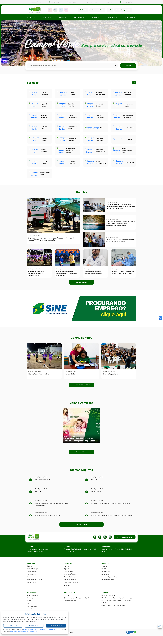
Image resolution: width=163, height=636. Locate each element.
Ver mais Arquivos (81, 524)
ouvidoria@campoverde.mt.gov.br (38, 549)
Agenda (66, 569)
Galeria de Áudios (69, 574)
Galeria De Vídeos (70, 577)
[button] (108, 2)
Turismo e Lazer (32, 574)
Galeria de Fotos (69, 571)
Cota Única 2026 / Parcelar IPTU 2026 (113, 605)
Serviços (33, 82)
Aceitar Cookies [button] (34, 626)
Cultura (29, 601)
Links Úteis (67, 585)
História (29, 566)
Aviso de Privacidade (40, 629)
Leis (28, 603)
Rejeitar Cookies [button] (13, 626)
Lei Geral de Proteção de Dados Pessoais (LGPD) (23, 631)
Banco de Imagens (70, 579)
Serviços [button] (94, 17)
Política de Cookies (28, 629)
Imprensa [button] (30, 17)
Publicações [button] (78, 17)
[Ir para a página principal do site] (35, 10)
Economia (30, 577)
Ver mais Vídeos (81, 452)
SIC (110, 10)
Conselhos (104, 566)
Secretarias (105, 574)
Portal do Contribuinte (108, 595)
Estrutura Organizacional (109, 577)
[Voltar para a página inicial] (40, 537)
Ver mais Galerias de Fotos (81, 385)
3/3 (75, 201)
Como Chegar (31, 582)
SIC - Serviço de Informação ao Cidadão (77, 598)
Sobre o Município (32, 569)
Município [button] (46, 17)
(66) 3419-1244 (38, 551)
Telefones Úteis (32, 571)
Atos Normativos (32, 595)
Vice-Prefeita (105, 571)
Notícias (66, 566)
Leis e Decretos (32, 606)
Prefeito (104, 569)
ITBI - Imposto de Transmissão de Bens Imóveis (116, 598)
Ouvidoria (83, 10)
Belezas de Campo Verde (72, 582)
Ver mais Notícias (81, 282)
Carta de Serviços (97, 10)
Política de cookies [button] (126, 537)
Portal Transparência (123, 10)
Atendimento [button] (111, 17)
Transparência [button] (129, 17)
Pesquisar (128, 66)
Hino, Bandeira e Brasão (34, 579)
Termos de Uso (52, 629)
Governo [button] (62, 17)
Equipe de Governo (107, 579)
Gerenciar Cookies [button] (56, 626)
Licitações (30, 609)
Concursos (30, 598)
